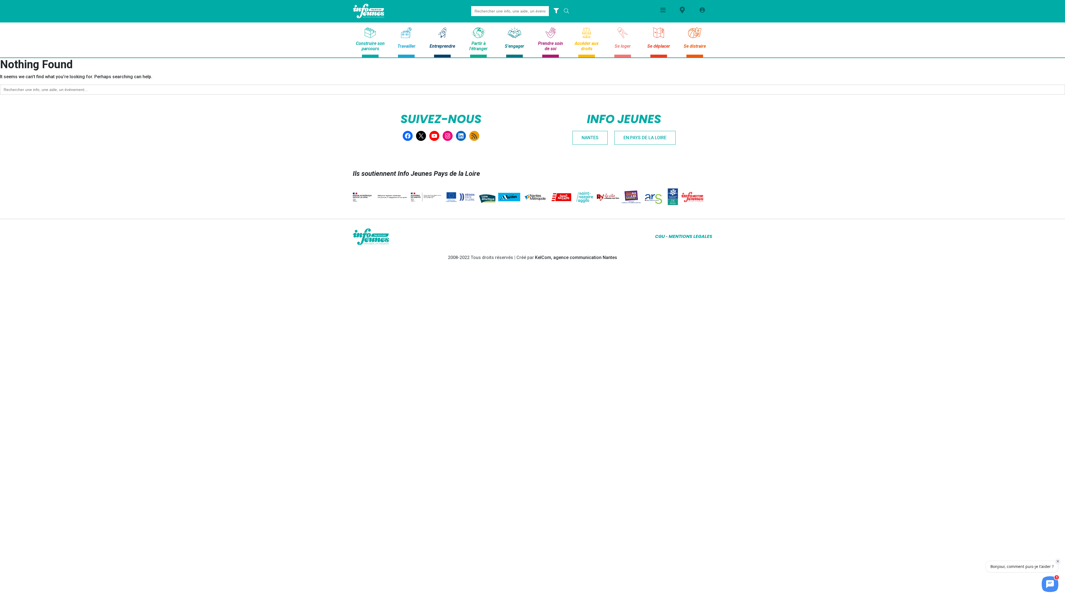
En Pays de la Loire (644, 137)
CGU (660, 236)
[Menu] (663, 10)
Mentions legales (690, 236)
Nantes (590, 137)
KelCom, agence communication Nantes (576, 257)
